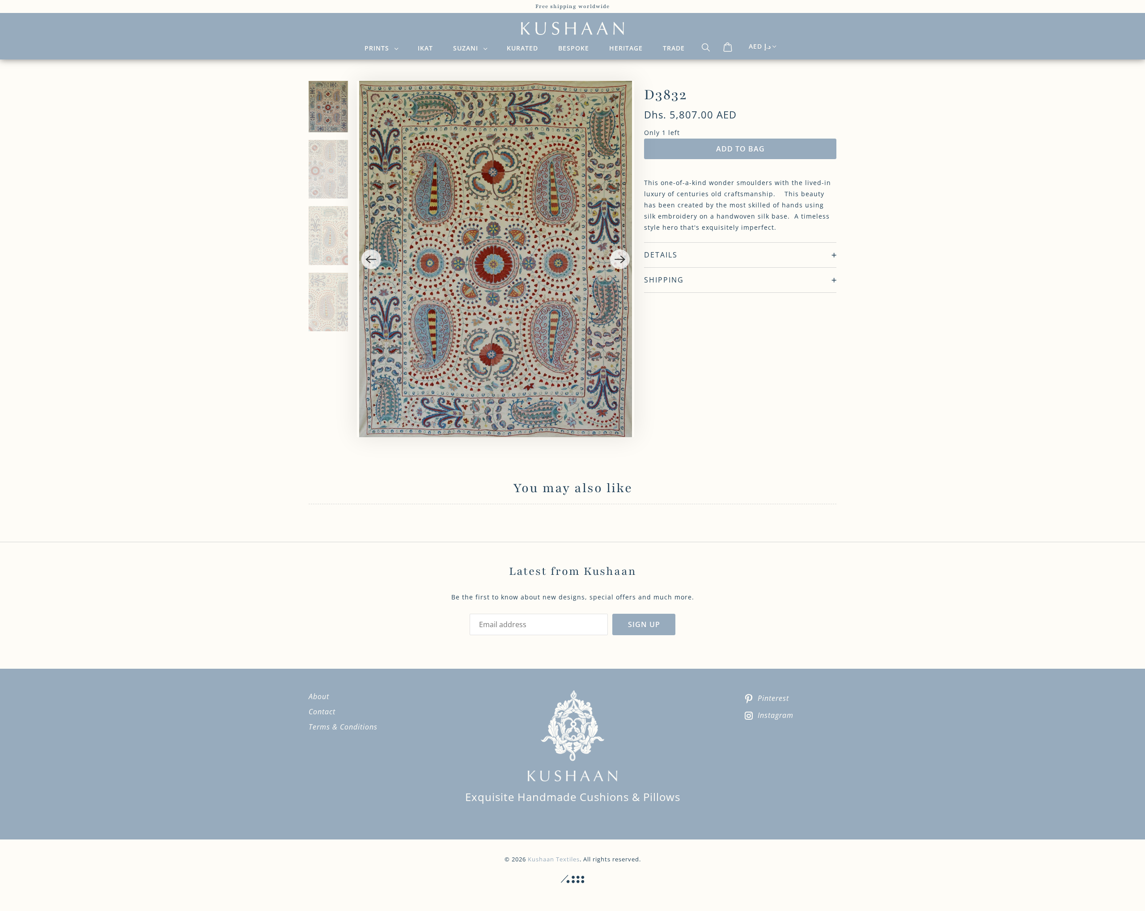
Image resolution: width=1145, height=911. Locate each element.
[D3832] (495, 259)
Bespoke (573, 48)
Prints (379, 48)
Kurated (522, 48)
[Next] (620, 259)
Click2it (572, 879)
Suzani (468, 48)
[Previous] (371, 259)
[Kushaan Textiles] (572, 28)
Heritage (626, 48)
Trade (674, 48)
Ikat (425, 48)
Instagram (775, 715)
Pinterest (773, 698)
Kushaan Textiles (554, 859)
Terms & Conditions (343, 727)
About (319, 696)
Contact (322, 712)
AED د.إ (760, 46)
